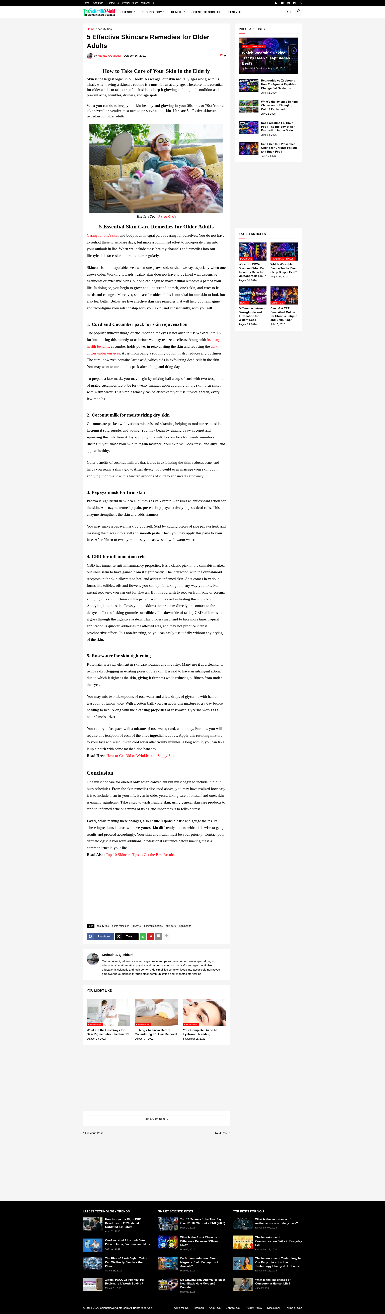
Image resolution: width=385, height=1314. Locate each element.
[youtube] (282, 3)
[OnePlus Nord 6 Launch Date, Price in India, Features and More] (92, 1245)
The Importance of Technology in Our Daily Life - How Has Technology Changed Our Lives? (278, 1262)
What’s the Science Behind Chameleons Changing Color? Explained (279, 105)
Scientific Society (205, 12)
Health (176, 12)
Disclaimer (273, 1307)
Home (86, 3)
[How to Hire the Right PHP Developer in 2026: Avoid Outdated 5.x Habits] (92, 1223)
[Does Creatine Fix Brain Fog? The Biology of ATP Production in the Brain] (248, 127)
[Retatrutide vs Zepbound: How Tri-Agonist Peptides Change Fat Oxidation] (248, 85)
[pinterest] (288, 3)
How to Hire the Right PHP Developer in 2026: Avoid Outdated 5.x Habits (123, 1223)
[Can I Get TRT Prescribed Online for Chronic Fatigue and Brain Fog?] (248, 148)
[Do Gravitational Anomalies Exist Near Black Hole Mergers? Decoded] (168, 1284)
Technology (152, 12)
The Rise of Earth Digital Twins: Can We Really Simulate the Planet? (126, 1262)
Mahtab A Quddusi (117, 955)
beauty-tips (105, 29)
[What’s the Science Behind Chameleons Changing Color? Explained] (248, 106)
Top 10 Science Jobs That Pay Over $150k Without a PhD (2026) (202, 1221)
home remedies (120, 926)
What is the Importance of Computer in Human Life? (273, 1281)
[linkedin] (294, 3)
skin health (185, 926)
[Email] (158, 936)
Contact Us (113, 3)
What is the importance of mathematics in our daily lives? (276, 1221)
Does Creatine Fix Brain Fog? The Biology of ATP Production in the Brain (278, 126)
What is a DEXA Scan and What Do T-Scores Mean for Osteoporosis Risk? (252, 270)
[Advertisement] (156, 891)
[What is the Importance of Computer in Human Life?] (243, 1284)
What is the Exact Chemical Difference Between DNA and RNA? (200, 1241)
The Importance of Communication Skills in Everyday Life (278, 1241)
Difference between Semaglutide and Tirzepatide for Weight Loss (252, 314)
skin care (171, 926)
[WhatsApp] (143, 936)
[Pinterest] (150, 936)
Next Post (221, 1133)
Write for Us (147, 3)
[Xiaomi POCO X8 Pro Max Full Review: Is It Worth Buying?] (92, 1284)
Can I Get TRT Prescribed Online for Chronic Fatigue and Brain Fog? (279, 147)
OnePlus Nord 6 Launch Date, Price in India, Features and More (127, 1242)
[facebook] (276, 3)
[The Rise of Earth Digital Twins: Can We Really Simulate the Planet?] (92, 1263)
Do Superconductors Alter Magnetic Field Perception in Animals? (200, 1262)
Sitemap (199, 1307)
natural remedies (153, 926)
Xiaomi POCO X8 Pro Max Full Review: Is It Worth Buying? (125, 1281)
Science (127, 12)
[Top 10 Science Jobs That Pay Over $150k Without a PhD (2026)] (168, 1223)
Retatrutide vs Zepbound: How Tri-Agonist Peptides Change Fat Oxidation (278, 84)
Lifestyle (233, 12)
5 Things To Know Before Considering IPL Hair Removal (156, 1032)
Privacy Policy (130, 3)
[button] (289, 12)
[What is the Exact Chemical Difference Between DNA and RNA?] (168, 1242)
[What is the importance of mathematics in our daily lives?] (243, 1223)
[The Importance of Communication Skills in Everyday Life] (243, 1242)
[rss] (300, 3)
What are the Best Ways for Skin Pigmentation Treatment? (108, 1032)
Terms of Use (293, 1307)
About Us (98, 3)
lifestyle (137, 926)
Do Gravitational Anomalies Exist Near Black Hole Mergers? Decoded (202, 1283)
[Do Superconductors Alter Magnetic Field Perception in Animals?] (168, 1263)
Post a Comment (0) (156, 1118)
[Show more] (166, 936)
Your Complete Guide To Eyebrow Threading (200, 1032)
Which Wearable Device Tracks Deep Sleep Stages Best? (284, 268)
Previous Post (94, 1133)
